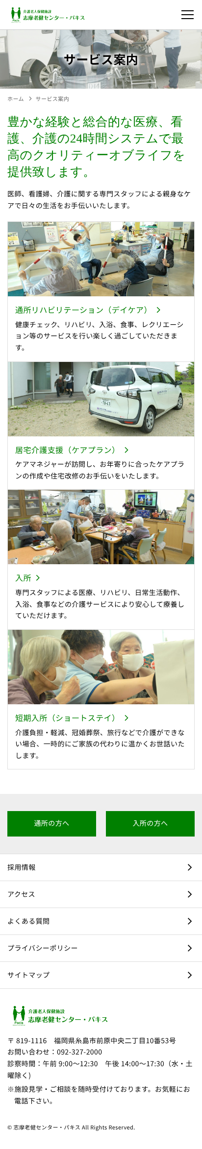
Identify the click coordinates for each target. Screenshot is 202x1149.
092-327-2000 (79, 1052)
